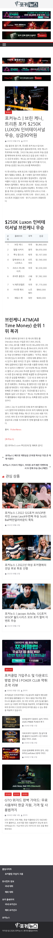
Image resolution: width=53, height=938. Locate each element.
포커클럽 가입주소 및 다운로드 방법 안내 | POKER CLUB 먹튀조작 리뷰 (26, 680)
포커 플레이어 (8, 900)
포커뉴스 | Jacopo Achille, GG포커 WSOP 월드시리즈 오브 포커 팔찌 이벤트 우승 (26, 617)
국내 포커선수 (11, 904)
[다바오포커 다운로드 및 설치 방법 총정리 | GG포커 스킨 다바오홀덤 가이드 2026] (11, 738)
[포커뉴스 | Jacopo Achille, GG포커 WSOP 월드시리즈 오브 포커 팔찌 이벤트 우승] (26, 585)
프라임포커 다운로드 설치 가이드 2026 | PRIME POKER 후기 (35, 720)
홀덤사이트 (9, 669)
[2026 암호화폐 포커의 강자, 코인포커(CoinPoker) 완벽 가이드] (11, 753)
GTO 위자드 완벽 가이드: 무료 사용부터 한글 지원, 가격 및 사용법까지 (26, 805)
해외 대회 (9, 892)
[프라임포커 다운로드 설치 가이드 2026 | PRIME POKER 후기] (11, 722)
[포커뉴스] (9, 439)
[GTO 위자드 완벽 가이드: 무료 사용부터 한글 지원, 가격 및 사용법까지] (26, 777)
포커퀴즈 (25, 794)
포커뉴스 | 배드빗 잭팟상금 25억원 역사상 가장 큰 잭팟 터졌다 (28, 457)
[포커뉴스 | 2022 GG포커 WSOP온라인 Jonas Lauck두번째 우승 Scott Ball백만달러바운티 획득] (26, 484)
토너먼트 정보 (8, 881)
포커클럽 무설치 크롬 (14, 874)
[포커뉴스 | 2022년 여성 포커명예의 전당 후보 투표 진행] (26, 536)
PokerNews (15, 430)
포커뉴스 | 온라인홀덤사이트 (26, 931)
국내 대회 (9, 886)
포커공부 (8, 794)
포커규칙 (16, 794)
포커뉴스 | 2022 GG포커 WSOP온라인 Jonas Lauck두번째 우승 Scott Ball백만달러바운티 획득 (25, 516)
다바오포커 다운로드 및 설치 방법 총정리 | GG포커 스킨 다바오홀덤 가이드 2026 (35, 736)
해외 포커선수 (11, 910)
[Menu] (4, 45)
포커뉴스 (8, 112)
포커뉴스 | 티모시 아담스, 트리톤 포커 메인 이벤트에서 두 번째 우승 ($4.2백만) (25, 466)
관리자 (25, 141)
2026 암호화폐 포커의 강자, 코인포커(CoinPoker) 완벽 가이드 (35, 752)
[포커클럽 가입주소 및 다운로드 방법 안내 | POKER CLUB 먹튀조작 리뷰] (26, 652)
